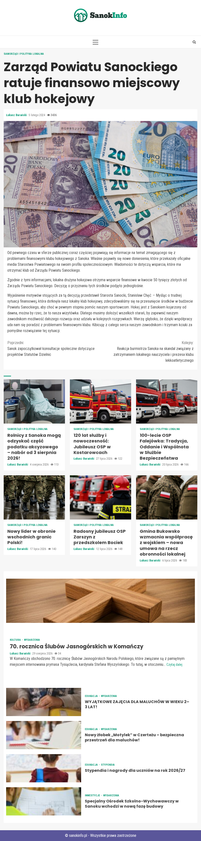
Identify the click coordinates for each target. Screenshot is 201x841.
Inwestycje (93, 795)
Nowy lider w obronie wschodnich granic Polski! (34, 497)
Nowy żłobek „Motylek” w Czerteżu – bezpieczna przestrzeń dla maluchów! (43, 735)
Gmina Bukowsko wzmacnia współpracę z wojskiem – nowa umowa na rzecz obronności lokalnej (166, 497)
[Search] (194, 42)
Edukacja (92, 696)
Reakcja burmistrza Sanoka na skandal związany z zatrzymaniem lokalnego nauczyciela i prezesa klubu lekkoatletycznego (153, 351)
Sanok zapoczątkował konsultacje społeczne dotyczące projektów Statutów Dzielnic (51, 348)
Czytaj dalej (174, 665)
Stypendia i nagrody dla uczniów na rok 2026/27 (43, 768)
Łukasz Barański (16, 115)
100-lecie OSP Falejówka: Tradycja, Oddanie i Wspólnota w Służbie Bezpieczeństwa (166, 401)
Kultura (16, 640)
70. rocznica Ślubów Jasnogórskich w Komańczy (100, 601)
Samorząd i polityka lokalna (24, 54)
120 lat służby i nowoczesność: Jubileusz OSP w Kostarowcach (100, 401)
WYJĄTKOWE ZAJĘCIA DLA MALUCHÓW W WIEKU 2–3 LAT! (43, 702)
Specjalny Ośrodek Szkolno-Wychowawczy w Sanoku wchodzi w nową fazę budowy (43, 801)
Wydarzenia (32, 640)
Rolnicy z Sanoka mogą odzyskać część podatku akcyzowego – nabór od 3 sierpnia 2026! (34, 401)
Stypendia (108, 764)
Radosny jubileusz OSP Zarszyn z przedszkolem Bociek (100, 497)
